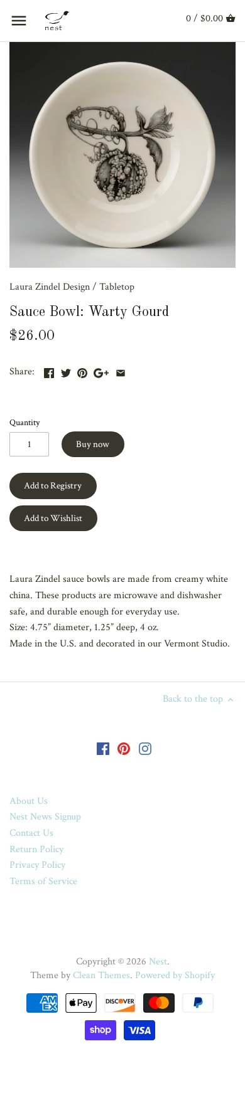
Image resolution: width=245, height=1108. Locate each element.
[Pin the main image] (82, 370)
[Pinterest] (123, 748)
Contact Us (31, 833)
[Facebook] (103, 748)
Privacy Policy (37, 865)
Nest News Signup (45, 816)
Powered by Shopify (175, 975)
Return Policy (36, 849)
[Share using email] (121, 370)
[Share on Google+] (101, 370)
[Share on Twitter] (66, 370)
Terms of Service (43, 881)
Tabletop (116, 286)
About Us (28, 801)
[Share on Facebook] (49, 370)
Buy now (92, 444)
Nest (158, 961)
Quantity (24, 422)
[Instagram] (145, 748)
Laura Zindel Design (49, 286)
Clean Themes (101, 975)
